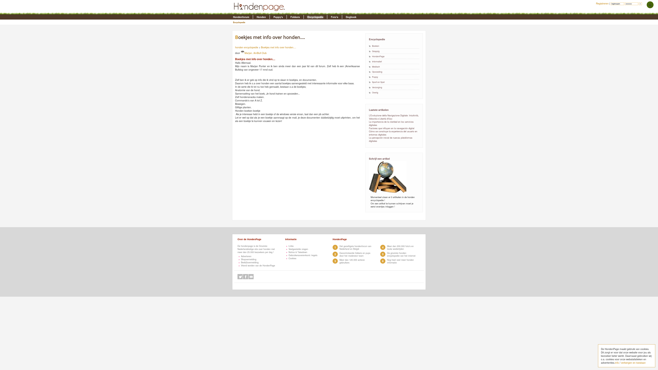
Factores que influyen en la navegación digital (391, 128)
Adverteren (246, 256)
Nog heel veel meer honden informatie (400, 261)
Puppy (375, 76)
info (617, 362)
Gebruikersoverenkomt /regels (303, 255)
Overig (375, 92)
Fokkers (295, 17)
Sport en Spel (378, 82)
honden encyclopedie (246, 47)
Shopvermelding (248, 259)
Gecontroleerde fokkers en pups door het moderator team (354, 254)
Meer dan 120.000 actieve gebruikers (352, 261)
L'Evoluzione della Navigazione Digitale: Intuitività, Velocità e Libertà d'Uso (394, 117)
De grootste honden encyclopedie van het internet (401, 254)
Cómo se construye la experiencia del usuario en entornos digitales (393, 133)
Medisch (376, 66)
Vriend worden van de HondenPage (258, 265)
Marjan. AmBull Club (256, 53)
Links (291, 246)
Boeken (375, 45)
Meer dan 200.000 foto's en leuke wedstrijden (400, 247)
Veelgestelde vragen (298, 249)
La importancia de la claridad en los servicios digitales (391, 123)
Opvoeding (377, 71)
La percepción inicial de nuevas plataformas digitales (390, 139)
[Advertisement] (299, 138)
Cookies (292, 258)
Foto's (334, 17)
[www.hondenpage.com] (260, 12)
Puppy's (278, 17)
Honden (261, 17)
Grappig (376, 51)
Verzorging (377, 87)
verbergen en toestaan (633, 362)
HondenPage (378, 56)
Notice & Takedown (298, 252)
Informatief (377, 61)
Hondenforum (241, 17)
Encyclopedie (315, 17)
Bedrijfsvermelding (250, 262)
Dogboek (351, 17)
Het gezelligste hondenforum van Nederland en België (355, 247)
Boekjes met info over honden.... (278, 47)
